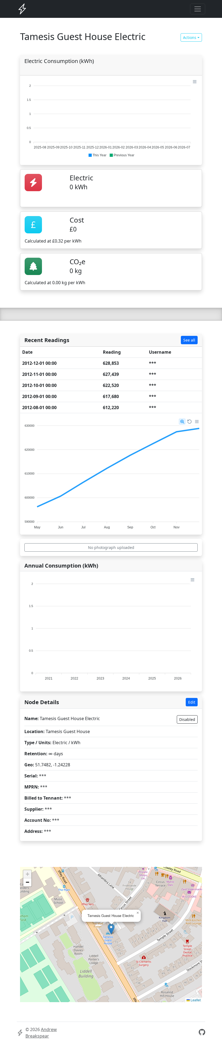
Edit (191, 702)
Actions (189, 37)
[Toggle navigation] (197, 9)
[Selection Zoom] (182, 421)
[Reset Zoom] (189, 421)
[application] (111, 118)
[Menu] (194, 81)
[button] (97, 155)
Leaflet (195, 1000)
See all (189, 340)
